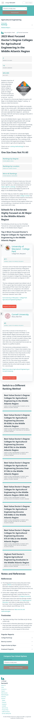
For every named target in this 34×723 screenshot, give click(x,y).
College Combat (24, 196)
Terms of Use (5, 708)
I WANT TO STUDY (8, 659)
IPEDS (9, 585)
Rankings (4, 25)
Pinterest (4, 702)
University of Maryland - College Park (20, 249)
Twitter (3, 700)
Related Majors (5, 27)
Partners (3, 698)
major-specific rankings (8, 187)
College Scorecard (24, 596)
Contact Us (3, 689)
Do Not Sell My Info (6, 713)
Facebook (4, 704)
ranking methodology (16, 146)
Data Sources (4, 693)
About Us (3, 685)
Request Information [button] (9, 306)
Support (3, 691)
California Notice (6, 711)
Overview (4, 23)
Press (2, 687)
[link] (17, 24)
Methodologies (4, 694)
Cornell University (20, 314)
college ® (10, 3)
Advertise (3, 696)
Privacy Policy (5, 709)
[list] (17, 24)
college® (4, 682)
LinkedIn (4, 706)
